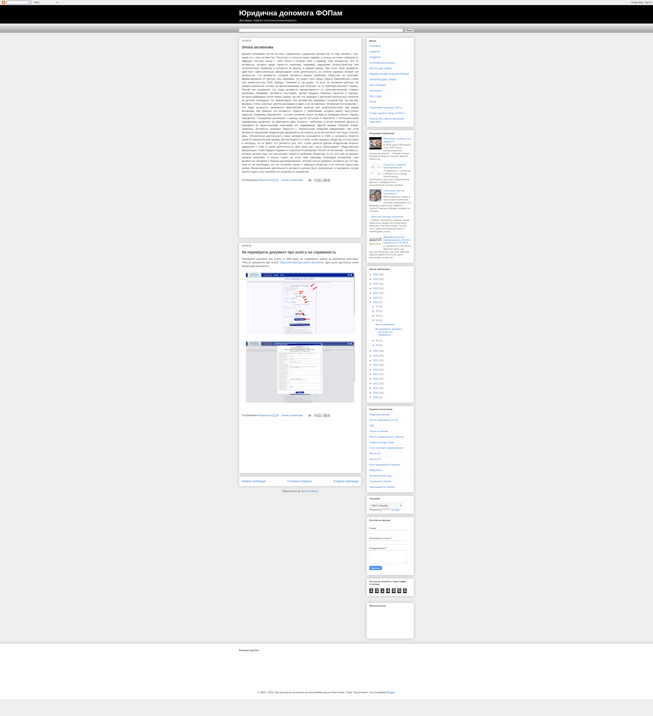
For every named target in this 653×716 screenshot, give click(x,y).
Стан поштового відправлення (386, 447)
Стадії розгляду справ (381, 442)
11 (377, 306)
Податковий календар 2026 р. (386, 107)
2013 (376, 378)
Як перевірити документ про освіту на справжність (289, 252)
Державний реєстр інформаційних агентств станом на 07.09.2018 (396, 240)
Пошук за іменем (378, 431)
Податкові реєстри (379, 414)
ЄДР (371, 425)
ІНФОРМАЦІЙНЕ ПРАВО (383, 79)
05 (377, 340)
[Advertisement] (300, 211)
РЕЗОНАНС (375, 90)
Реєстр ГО (375, 453)
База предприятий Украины (384, 464)
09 (377, 311)
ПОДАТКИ (374, 57)
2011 (376, 388)
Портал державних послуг (383, 420)
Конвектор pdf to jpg (380, 475)
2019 (376, 351)
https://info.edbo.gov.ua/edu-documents (302, 262)
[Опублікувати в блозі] (319, 180)
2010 (376, 392)
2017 (376, 360)
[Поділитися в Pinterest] (328, 180)
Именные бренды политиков (387, 216)
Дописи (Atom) (310, 491)
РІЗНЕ (372, 101)
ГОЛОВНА (375, 46)
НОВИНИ (374, 51)
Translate (395, 509)
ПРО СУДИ (375, 96)
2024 (376, 283)
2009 (376, 397)
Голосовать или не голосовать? (393, 192)
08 (377, 315)
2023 (376, 288)
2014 (376, 374)
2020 (376, 302)
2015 (376, 369)
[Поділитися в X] (322, 180)
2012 (376, 383)
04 (377, 345)
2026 (376, 274)
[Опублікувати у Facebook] (325, 180)
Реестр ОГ (375, 459)
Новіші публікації (254, 481)
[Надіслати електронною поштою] (315, 180)
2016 (376, 364)
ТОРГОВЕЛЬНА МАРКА (382, 63)
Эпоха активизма (257, 47)
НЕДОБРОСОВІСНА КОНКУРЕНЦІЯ (389, 74)
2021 (376, 297)
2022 (376, 293)
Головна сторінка (299, 481)
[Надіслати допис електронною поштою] (309, 179)
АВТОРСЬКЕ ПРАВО (380, 68)
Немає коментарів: (293, 179)
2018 (376, 355)
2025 (376, 279)
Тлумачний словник (380, 481)
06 (377, 320)
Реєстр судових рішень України (386, 436)
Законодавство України (382, 486)
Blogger (391, 692)
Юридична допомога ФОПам (290, 13)
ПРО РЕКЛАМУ (377, 85)
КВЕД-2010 (375, 470)
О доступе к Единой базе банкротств (394, 166)
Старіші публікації (345, 481)
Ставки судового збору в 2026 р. (387, 113)
